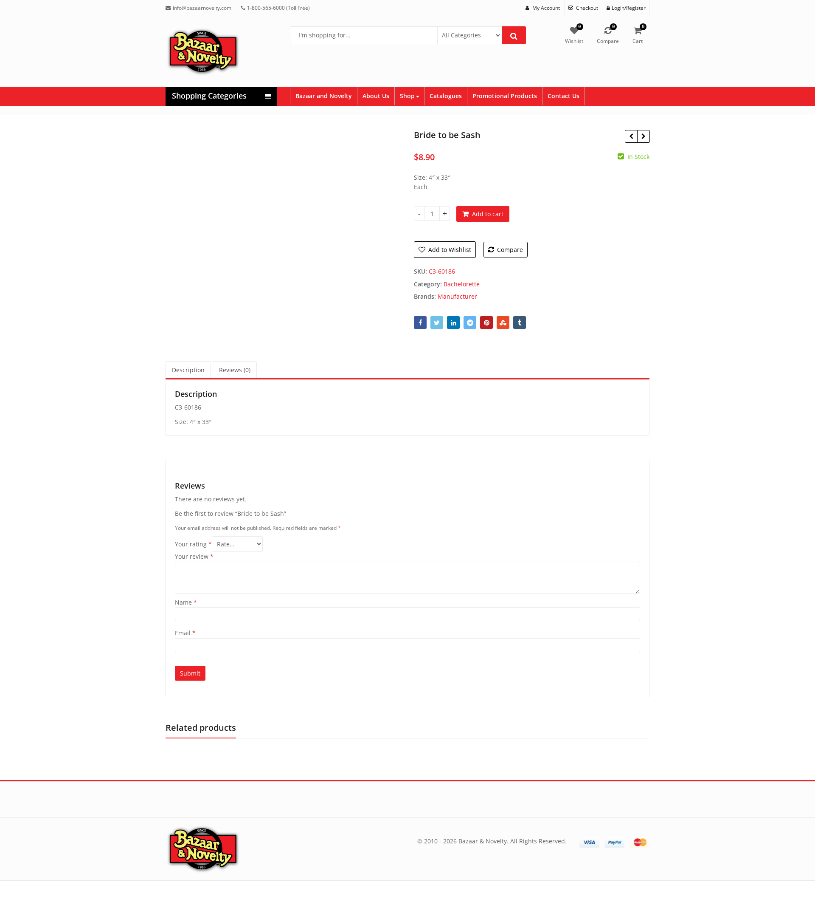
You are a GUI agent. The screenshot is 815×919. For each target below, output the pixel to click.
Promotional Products (504, 96)
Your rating (193, 544)
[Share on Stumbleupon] (503, 322)
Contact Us (563, 96)
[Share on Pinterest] (486, 322)
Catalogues (446, 96)
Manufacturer (457, 296)
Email (185, 633)
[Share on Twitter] (436, 322)
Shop (408, 96)
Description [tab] (188, 370)
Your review (194, 556)
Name (186, 602)
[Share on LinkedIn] (453, 322)
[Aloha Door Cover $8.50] (631, 136)
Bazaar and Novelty (323, 96)
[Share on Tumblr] (519, 322)
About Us (376, 96)
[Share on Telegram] (470, 322)
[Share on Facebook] (420, 322)
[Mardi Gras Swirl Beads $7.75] (643, 136)
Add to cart (487, 214)
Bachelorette (462, 284)
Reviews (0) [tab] (234, 370)
